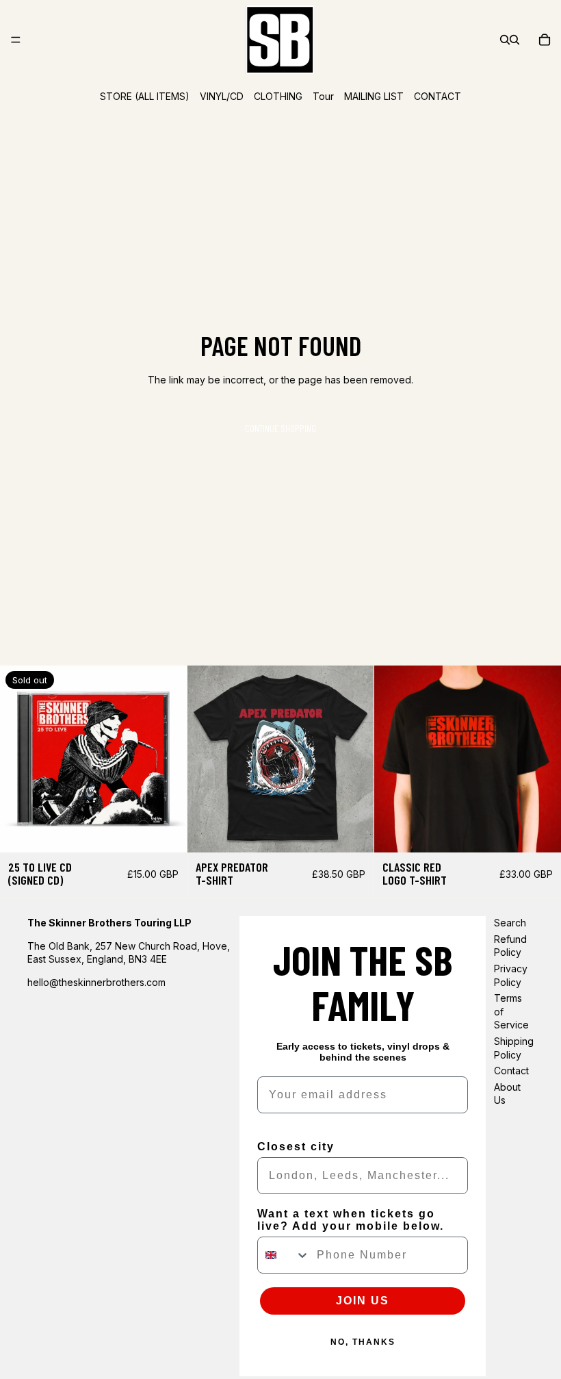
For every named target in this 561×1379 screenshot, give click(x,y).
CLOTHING (278, 96)
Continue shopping (280, 428)
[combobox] (284, 1255)
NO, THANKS (362, 1342)
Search (510, 922)
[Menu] (15, 39)
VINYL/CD (222, 96)
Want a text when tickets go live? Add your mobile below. (350, 1220)
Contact (511, 1070)
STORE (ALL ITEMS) (145, 96)
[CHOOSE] (353, 831)
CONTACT (437, 96)
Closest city (296, 1146)
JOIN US (362, 1300)
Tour (323, 96)
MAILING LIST (374, 96)
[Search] (505, 40)
